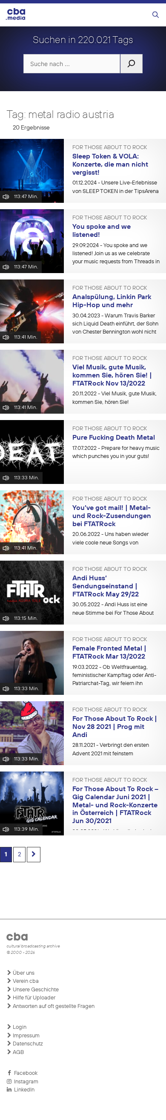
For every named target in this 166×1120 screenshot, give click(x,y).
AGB (17, 1052)
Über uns (22, 973)
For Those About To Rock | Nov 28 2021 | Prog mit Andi (114, 727)
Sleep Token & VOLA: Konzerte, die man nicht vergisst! (110, 164)
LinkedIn (22, 1090)
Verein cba (25, 981)
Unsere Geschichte (35, 990)
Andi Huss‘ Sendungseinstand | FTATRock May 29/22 (105, 586)
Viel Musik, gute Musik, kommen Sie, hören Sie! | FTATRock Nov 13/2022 (112, 375)
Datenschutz (27, 1044)
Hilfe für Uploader (33, 998)
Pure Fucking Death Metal (113, 438)
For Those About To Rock (109, 147)
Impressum (25, 1036)
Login (18, 1027)
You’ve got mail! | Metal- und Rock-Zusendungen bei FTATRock (111, 516)
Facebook (24, 1073)
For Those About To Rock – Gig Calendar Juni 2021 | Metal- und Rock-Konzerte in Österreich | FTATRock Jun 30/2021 (115, 805)
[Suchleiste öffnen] (156, 15)
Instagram (24, 1082)
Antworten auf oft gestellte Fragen (52, 1006)
